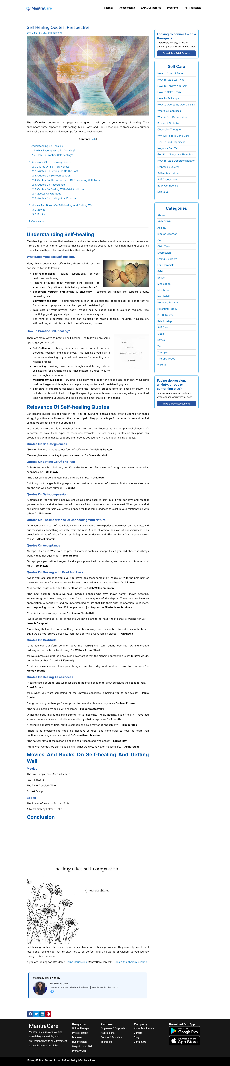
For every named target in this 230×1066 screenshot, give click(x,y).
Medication (164, 283)
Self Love (163, 191)
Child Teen (163, 246)
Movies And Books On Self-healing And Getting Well (60, 205)
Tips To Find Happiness (171, 142)
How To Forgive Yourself (172, 85)
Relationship (164, 321)
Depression (164, 252)
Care (160, 240)
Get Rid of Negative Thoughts (175, 154)
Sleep (160, 333)
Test (159, 346)
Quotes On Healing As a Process (54, 198)
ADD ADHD (164, 221)
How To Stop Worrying (170, 79)
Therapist (163, 352)
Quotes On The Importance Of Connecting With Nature (67, 180)
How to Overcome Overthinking (176, 104)
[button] (30, 1014)
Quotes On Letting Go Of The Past (55, 171)
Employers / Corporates (114, 1028)
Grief (160, 271)
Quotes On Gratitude (46, 193)
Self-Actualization (168, 173)
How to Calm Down (169, 92)
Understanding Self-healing (45, 145)
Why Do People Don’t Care (173, 135)
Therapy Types (166, 358)
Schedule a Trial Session (176, 53)
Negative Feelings (167, 302)
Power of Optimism (168, 123)
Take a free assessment (176, 403)
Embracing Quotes (168, 166)
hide (94, 139)
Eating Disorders (167, 258)
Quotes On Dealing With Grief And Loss (58, 189)
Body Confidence (167, 185)
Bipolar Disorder (167, 233)
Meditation (163, 290)
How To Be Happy (168, 98)
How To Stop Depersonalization (176, 160)
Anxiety (161, 227)
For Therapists (165, 265)
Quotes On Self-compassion (51, 175)
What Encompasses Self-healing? (53, 150)
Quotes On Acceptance (48, 184)
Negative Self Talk (168, 148)
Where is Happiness (169, 110)
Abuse (161, 215)
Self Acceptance (167, 179)
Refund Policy (69, 1060)
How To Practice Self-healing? (52, 155)
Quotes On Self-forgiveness (50, 166)
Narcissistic (164, 296)
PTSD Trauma (165, 315)
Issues (161, 277)
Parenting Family (167, 308)
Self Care (32, 32)
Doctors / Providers (111, 1037)
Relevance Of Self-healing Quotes (49, 162)
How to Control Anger (170, 73)
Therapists (106, 1041)
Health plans (108, 1032)
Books (38, 214)
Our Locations (87, 1060)
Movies (38, 209)
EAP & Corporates (151, 7)
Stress (161, 339)
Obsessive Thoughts (169, 129)
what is (161, 364)
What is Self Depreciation (172, 117)
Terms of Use (52, 1060)
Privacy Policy (35, 1060)
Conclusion (36, 221)
